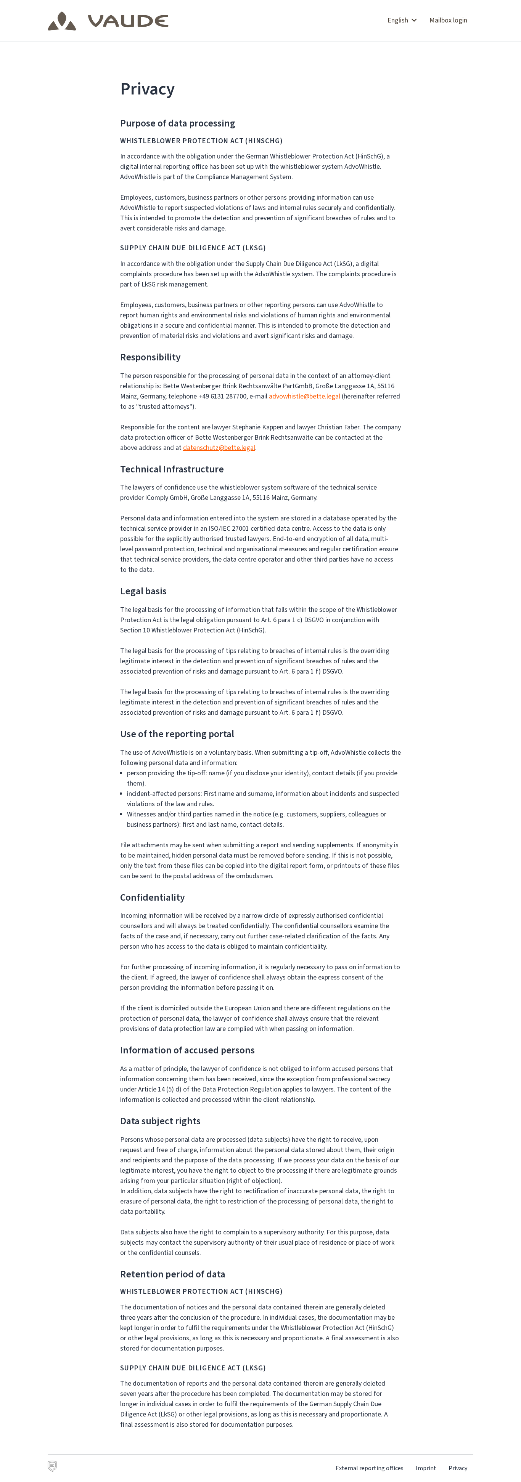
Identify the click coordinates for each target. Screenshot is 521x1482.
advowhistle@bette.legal (304, 396)
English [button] (399, 20)
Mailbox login (448, 20)
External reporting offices (370, 1468)
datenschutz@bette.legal (219, 447)
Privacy (458, 1468)
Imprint (426, 1468)
